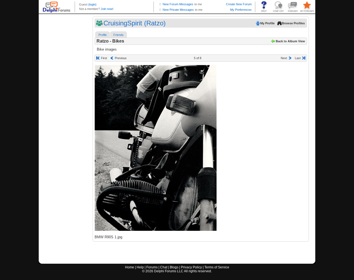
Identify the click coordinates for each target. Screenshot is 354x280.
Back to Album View (290, 41)
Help (140, 267)
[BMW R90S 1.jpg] (156, 148)
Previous (121, 58)
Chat (163, 267)
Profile (102, 34)
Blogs (174, 267)
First (104, 58)
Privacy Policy (191, 267)
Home (129, 267)
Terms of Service (216, 267)
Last (298, 58)
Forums (152, 267)
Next (284, 58)
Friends (118, 34)
